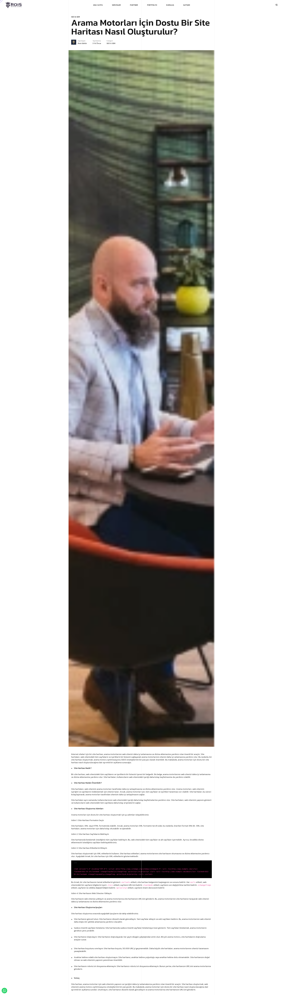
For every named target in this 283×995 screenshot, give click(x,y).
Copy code (81, 862)
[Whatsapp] (4, 990)
